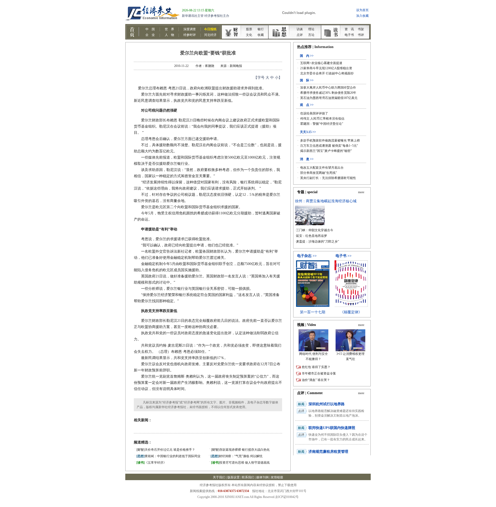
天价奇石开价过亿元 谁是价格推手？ (165, 449)
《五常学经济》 (151, 462)
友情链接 (277, 477)
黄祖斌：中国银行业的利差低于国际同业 (168, 456)
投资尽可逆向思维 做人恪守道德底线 (240, 462)
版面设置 (233, 477)
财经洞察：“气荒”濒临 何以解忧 (236, 456)
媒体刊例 (262, 477)
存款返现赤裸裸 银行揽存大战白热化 (240, 449)
